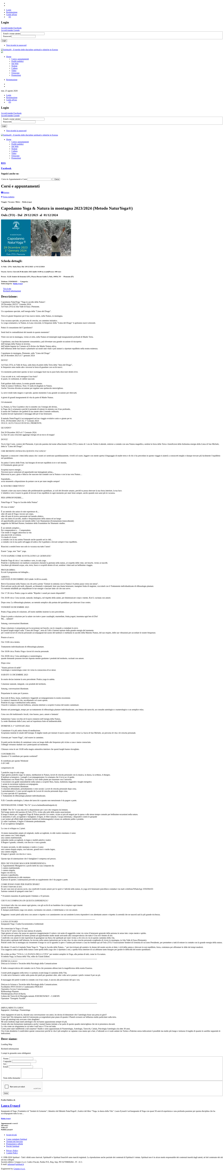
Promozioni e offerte (14, 1144)
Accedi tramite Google (10, 30)
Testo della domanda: (12, 1078)
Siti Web (14, 64)
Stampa (6, 192)
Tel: (5, 1064)
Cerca (57, 179)
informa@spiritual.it (16, 1164)
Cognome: (7, 1061)
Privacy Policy (12, 1150)
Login (8, 10)
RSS (3, 163)
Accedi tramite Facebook (11, 28)
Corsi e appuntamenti (20, 59)
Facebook (6, 168)
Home (8, 57)
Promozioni (16, 75)
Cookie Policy (12, 1153)
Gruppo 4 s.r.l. (19, 1169)
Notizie (14, 66)
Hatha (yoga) (18, 284)
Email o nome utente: (11, 33)
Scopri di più (11, 1135)
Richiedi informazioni (12, 291)
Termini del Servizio (14, 1141)
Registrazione (11, 12)
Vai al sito (7, 289)
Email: (6, 1067)
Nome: (6, 1058)
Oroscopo (15, 73)
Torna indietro (8, 197)
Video (13, 70)
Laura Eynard (10, 1105)
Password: (7, 36)
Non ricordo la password (16, 45)
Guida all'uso (11, 14)
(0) (10, 17)
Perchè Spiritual (12, 1146)
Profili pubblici (17, 61)
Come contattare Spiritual (16, 1139)
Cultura (14, 68)
